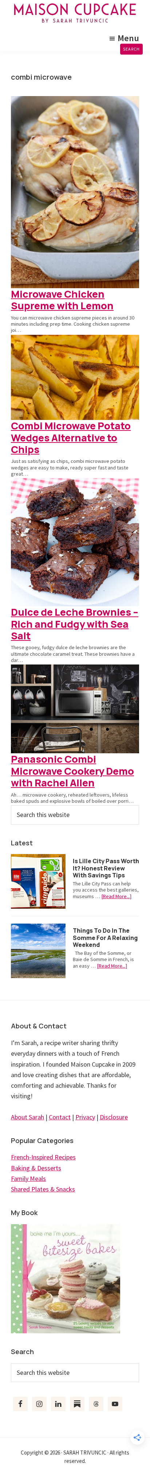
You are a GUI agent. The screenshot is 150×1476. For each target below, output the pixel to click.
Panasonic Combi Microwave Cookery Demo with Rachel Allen (72, 770)
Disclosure (114, 1117)
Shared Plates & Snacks (43, 1189)
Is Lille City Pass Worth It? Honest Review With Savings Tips (106, 868)
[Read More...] (116, 896)
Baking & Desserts (36, 1168)
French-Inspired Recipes (43, 1157)
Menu (128, 38)
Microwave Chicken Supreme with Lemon (62, 299)
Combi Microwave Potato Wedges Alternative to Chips (71, 437)
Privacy (85, 1117)
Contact (60, 1117)
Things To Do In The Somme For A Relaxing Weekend (105, 937)
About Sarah (27, 1117)
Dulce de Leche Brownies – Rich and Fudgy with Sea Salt (74, 623)
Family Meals (28, 1178)
